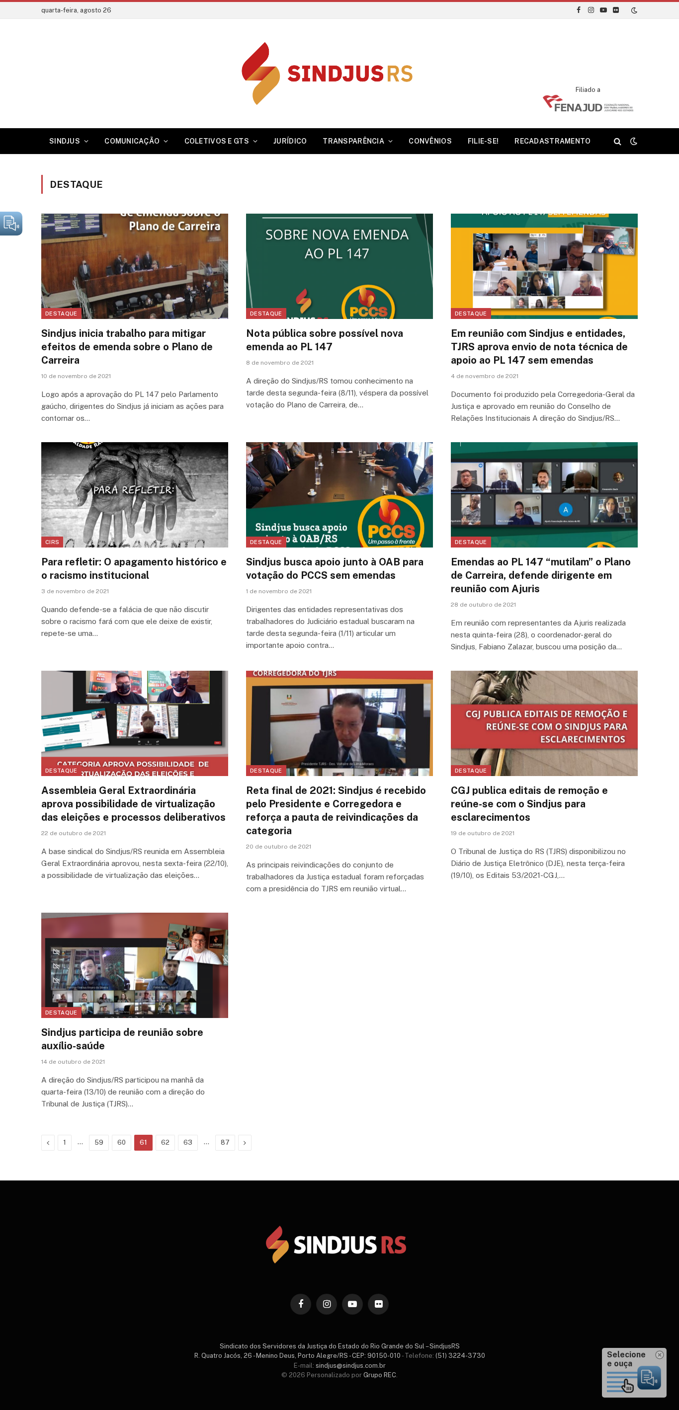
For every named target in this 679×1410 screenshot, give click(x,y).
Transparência (353, 141)
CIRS (52, 542)
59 (98, 1142)
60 (121, 1142)
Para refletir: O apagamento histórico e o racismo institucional (134, 568)
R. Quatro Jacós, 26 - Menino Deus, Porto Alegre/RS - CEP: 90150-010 (297, 1355)
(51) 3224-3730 (460, 1355)
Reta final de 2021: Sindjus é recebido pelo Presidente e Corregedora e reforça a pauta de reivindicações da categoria (336, 810)
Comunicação (132, 141)
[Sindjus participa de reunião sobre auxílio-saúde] (134, 965)
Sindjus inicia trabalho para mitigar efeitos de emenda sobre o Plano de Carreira (127, 346)
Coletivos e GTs (216, 141)
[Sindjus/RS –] (340, 73)
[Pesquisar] (617, 141)
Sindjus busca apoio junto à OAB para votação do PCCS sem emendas (335, 568)
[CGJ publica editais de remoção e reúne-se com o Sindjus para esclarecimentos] (544, 723)
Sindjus (64, 141)
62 (165, 1142)
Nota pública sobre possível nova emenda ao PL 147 (324, 340)
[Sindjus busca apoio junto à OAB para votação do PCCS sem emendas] (339, 495)
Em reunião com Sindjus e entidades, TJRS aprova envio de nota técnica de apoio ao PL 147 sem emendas (539, 346)
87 (225, 1142)
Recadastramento (552, 141)
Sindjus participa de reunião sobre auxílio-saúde (122, 1039)
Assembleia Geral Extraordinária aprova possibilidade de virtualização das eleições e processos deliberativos (133, 803)
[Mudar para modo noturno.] (633, 10)
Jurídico (290, 141)
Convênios (430, 141)
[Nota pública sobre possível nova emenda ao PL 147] (339, 266)
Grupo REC (379, 1375)
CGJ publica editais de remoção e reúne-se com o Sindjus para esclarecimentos (529, 803)
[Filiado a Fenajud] (588, 108)
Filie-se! (483, 141)
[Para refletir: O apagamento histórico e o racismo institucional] (134, 495)
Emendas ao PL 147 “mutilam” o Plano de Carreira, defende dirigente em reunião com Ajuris (541, 575)
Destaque (61, 313)
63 (187, 1142)
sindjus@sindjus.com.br (351, 1365)
